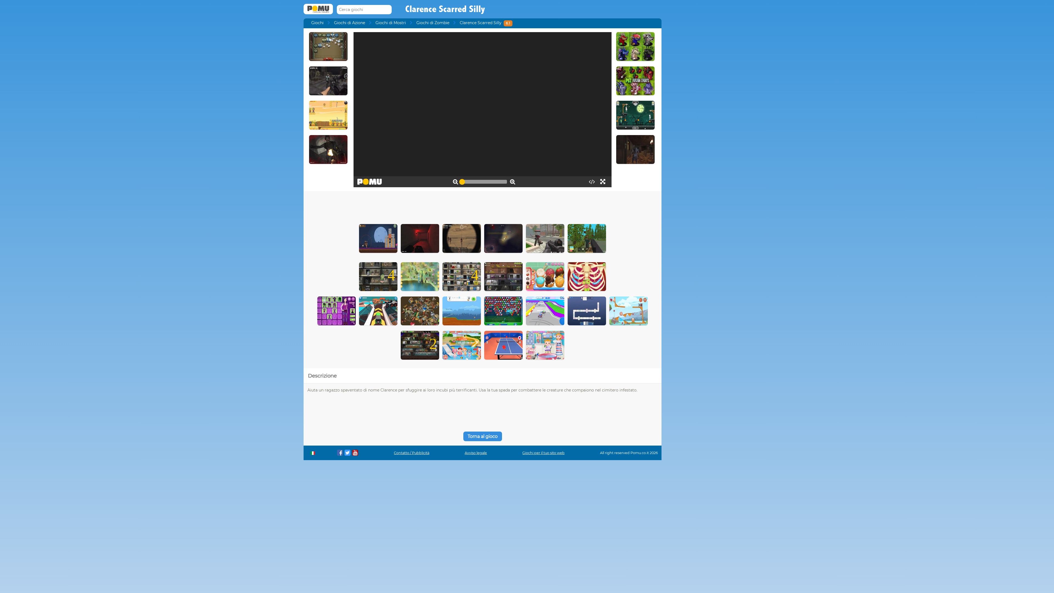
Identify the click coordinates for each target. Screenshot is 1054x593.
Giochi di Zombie (432, 22)
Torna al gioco (483, 436)
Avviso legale (476, 453)
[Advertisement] (482, 206)
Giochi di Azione (349, 22)
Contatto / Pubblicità (411, 453)
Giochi (317, 22)
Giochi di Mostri (390, 22)
